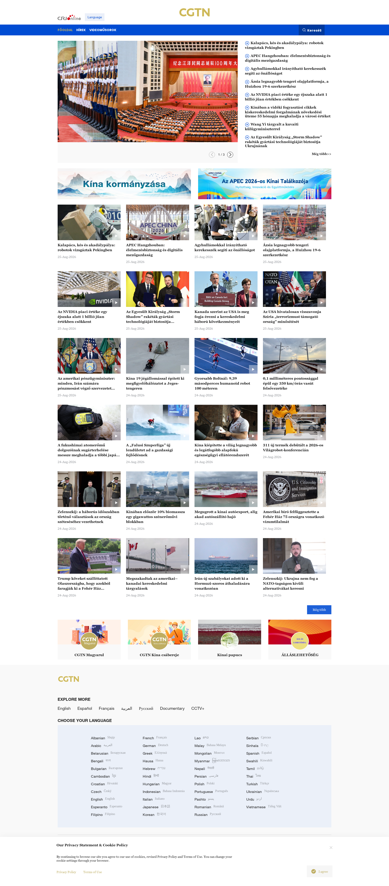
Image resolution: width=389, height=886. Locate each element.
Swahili (259, 761)
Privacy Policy (66, 872)
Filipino (103, 814)
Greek (155, 753)
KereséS (314, 30)
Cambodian (103, 776)
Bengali (101, 761)
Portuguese (211, 791)
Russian (207, 814)
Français (106, 708)
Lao (201, 738)
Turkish (257, 784)
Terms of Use (92, 872)
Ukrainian (262, 791)
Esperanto (106, 807)
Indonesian (164, 791)
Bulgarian (107, 768)
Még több (319, 610)
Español (84, 708)
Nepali (204, 768)
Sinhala (257, 745)
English (64, 708)
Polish (204, 784)
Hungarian (157, 784)
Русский (146, 708)
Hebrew (154, 768)
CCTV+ (197, 708)
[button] (230, 155)
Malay (210, 745)
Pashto (204, 799)
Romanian (209, 807)
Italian (154, 799)
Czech (101, 791)
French (155, 738)
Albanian (103, 738)
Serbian (258, 738)
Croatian (104, 784)
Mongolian (209, 753)
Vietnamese (263, 807)
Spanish (259, 753)
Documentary (172, 708)
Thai (253, 776)
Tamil (255, 768)
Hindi (151, 776)
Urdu (254, 799)
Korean (154, 814)
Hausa (153, 761)
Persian (206, 776)
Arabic (101, 745)
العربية (126, 708)
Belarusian (108, 753)
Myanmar (212, 761)
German (155, 745)
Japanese (156, 807)
